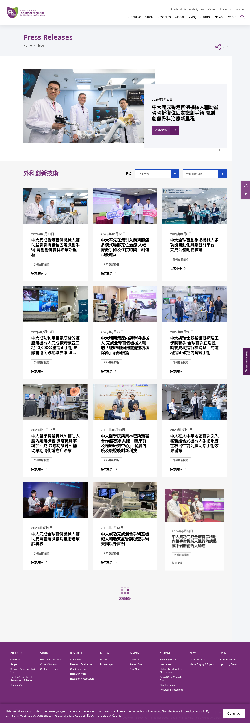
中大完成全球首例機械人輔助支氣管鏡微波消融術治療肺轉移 (55, 538)
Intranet (240, 9)
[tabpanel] (125, 108)
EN (246, 185)
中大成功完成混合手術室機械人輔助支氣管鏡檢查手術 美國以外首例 (125, 538)
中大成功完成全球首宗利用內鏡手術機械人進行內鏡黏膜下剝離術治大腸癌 (194, 538)
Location (225, 9)
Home (27, 45)
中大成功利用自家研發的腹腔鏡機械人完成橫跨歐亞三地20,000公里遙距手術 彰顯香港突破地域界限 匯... (55, 345)
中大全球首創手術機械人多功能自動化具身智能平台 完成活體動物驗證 (194, 244)
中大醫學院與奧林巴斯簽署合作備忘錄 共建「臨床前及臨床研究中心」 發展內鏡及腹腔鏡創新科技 (125, 443)
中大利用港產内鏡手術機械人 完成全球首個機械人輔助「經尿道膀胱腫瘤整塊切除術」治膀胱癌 (125, 345)
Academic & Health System (188, 9)
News (40, 45)
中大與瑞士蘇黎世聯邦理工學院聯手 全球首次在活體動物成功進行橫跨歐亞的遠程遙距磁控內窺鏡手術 (194, 345)
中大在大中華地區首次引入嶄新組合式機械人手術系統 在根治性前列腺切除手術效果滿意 (194, 443)
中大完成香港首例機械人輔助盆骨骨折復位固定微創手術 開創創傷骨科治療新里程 (55, 247)
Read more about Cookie (104, 715)
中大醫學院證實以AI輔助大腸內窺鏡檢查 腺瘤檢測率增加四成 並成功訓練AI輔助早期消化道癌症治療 (55, 443)
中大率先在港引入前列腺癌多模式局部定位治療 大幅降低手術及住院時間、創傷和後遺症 (125, 247)
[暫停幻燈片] (220, 150)
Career (212, 9)
